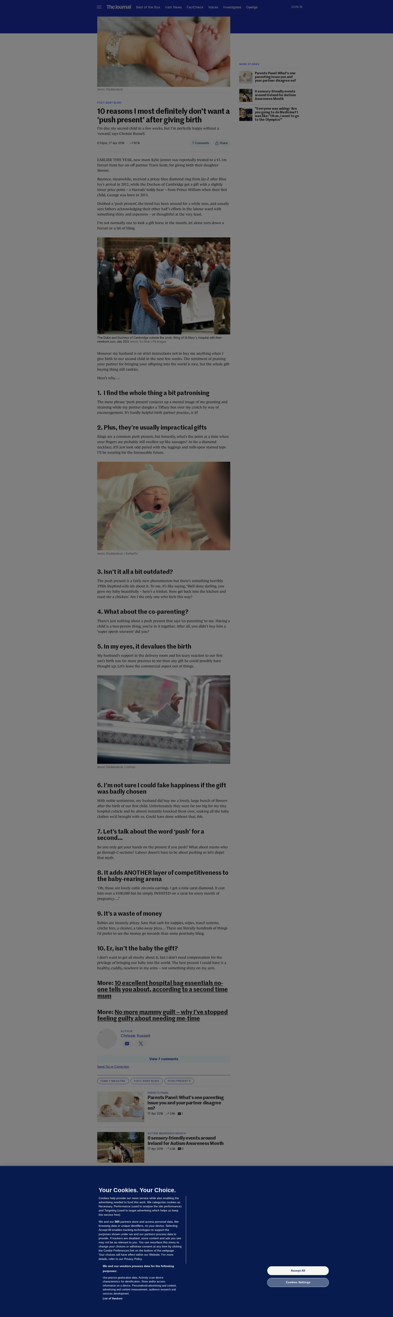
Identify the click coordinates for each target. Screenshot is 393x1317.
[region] (196, 1241)
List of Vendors (112, 1298)
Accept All (298, 1270)
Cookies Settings (298, 1282)
